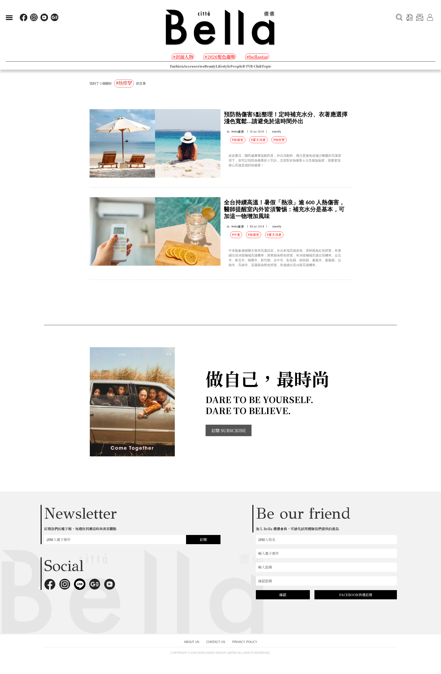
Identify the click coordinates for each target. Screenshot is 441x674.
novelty (276, 131)
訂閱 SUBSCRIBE (228, 430)
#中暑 (236, 234)
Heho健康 (238, 131)
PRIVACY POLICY (244, 642)
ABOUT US (191, 642)
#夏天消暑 (258, 140)
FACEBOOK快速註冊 (355, 594)
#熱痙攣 (279, 140)
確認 (282, 594)
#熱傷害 (237, 140)
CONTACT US (215, 642)
